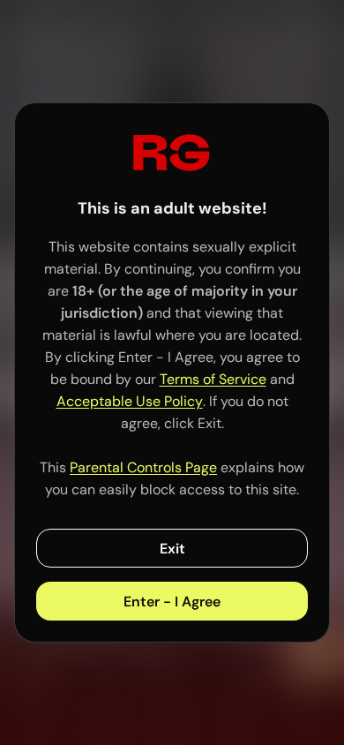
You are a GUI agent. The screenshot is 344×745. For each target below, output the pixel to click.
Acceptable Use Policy (129, 401)
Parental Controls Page (143, 467)
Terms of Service (213, 379)
